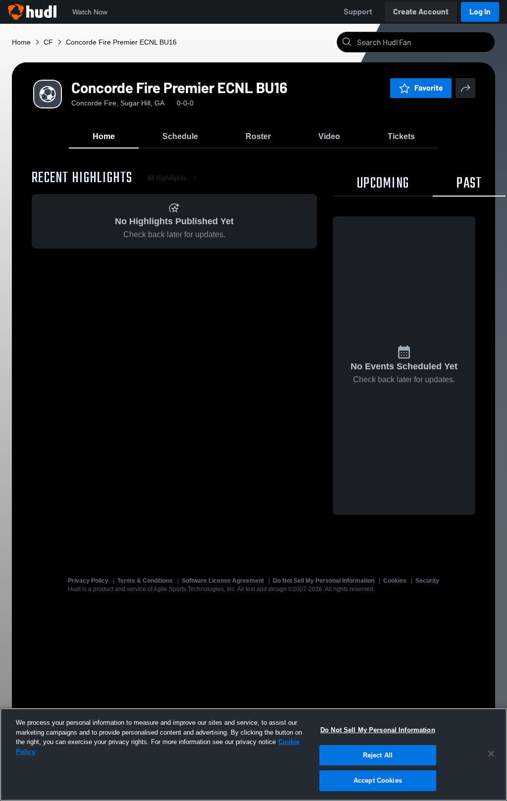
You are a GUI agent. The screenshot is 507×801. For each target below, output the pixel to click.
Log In (480, 11)
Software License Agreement (223, 580)
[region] (253, 754)
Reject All (378, 755)
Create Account (421, 11)
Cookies (394, 580)
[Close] (491, 753)
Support (358, 11)
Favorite (428, 88)
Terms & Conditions (145, 580)
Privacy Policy (88, 580)
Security (427, 580)
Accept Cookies (378, 780)
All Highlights (167, 178)
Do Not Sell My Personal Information (323, 580)
